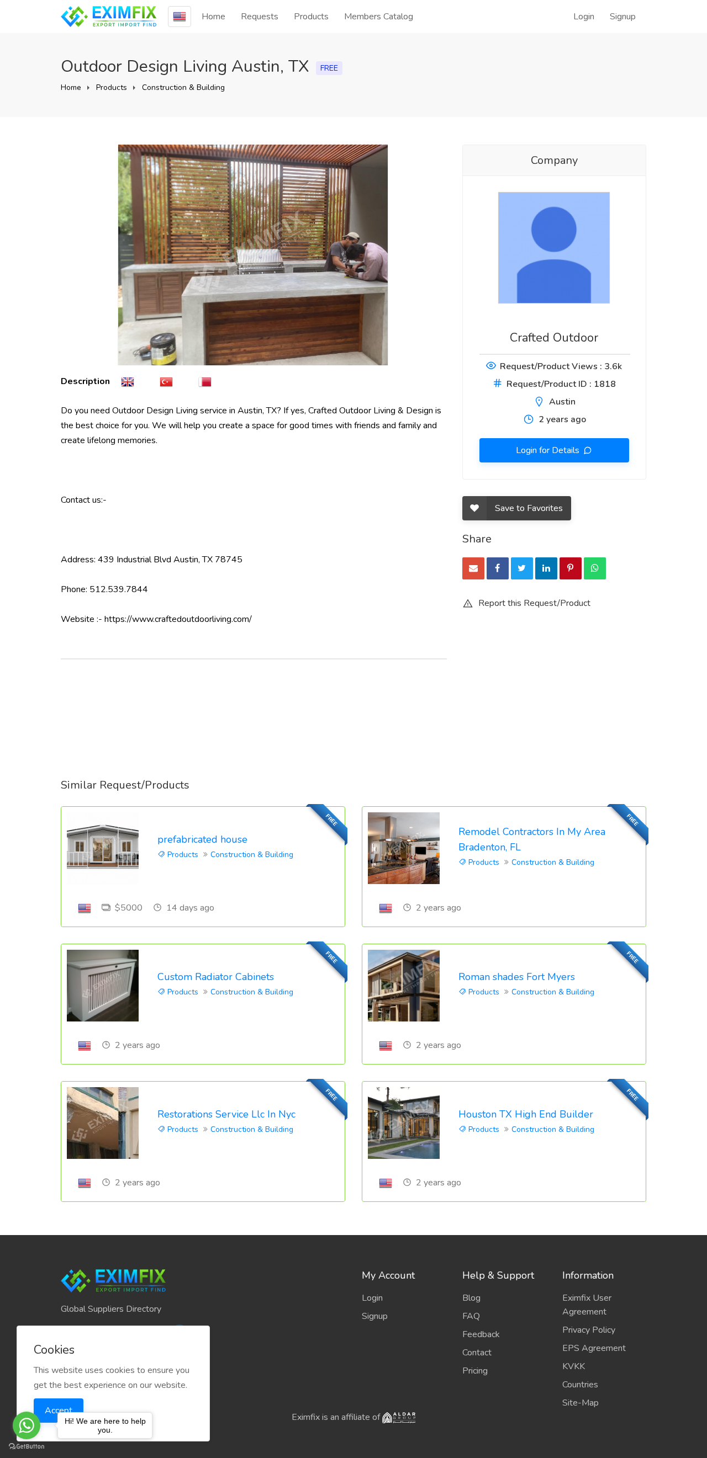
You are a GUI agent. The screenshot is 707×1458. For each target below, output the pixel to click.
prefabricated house (202, 839)
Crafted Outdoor (554, 337)
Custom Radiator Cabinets (215, 976)
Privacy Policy (588, 1330)
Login (583, 16)
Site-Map (580, 1403)
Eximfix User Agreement (586, 1305)
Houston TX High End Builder (525, 1114)
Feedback (481, 1334)
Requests (259, 16)
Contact (477, 1353)
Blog (471, 1298)
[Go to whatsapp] (26, 1425)
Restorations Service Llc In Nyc (226, 1114)
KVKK (573, 1366)
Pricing (475, 1371)
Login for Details (549, 450)
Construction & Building (183, 87)
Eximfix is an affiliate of (337, 1417)
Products (311, 16)
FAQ (471, 1316)
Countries (580, 1385)
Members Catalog (378, 16)
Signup (623, 16)
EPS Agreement (594, 1348)
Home (213, 16)
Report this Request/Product (533, 603)
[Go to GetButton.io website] (26, 1446)
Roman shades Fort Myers (516, 976)
